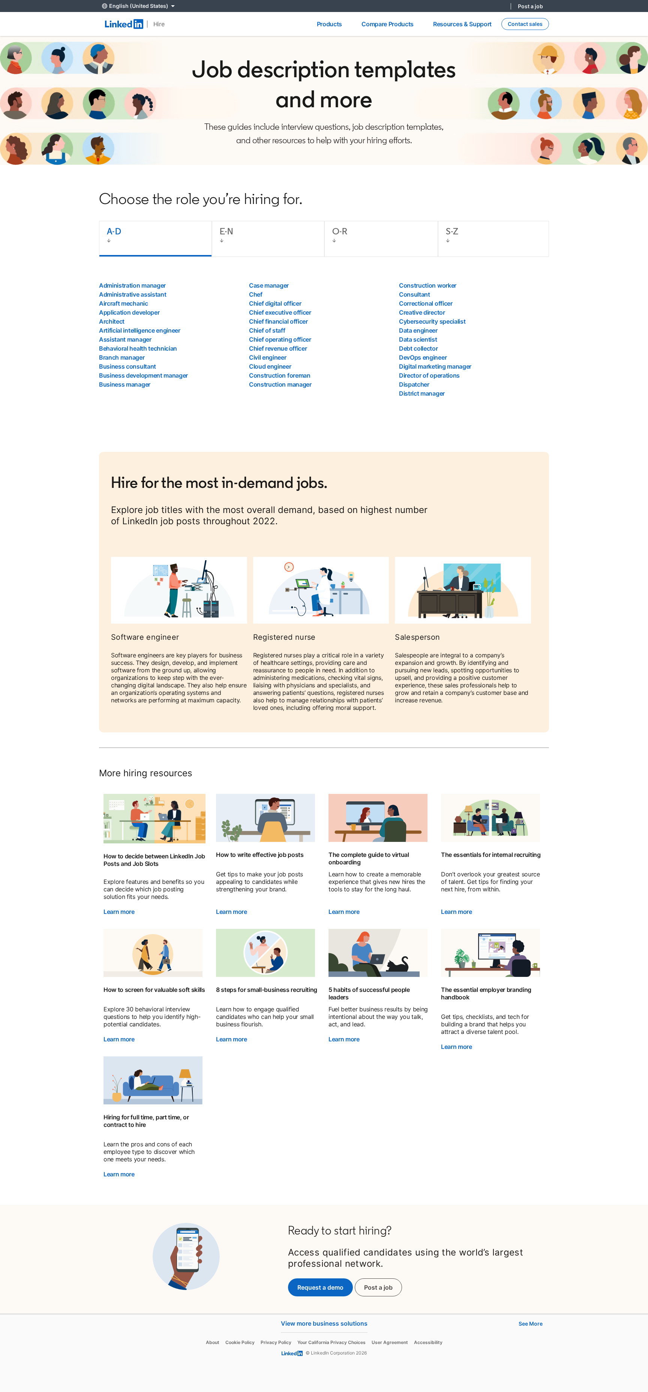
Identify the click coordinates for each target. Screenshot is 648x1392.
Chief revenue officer (278, 348)
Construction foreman (279, 375)
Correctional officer (426, 303)
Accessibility (428, 1342)
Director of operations (429, 375)
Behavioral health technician (138, 348)
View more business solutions (324, 1323)
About (212, 1342)
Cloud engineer (270, 366)
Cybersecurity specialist (432, 321)
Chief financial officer (278, 321)
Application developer (129, 312)
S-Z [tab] (452, 231)
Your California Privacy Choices (331, 1342)
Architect (111, 321)
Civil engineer (267, 357)
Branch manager (122, 357)
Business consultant (127, 366)
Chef (255, 294)
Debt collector (418, 348)
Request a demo (320, 1287)
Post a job (530, 6)
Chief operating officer (280, 339)
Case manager (269, 285)
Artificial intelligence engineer (139, 330)
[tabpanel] (324, 339)
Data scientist (418, 339)
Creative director (422, 312)
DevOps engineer (423, 357)
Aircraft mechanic (123, 303)
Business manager (124, 384)
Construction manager (280, 384)
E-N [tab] (227, 231)
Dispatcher (414, 384)
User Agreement (390, 1342)
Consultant (414, 294)
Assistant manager (125, 339)
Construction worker (427, 285)
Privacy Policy (276, 1342)
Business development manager (143, 375)
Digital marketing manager (435, 366)
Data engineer (418, 330)
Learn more (119, 911)
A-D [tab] (114, 231)
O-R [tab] (340, 231)
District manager (422, 393)
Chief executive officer (280, 312)
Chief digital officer (275, 303)
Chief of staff (267, 330)
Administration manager (132, 285)
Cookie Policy (240, 1342)
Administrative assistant (132, 294)
